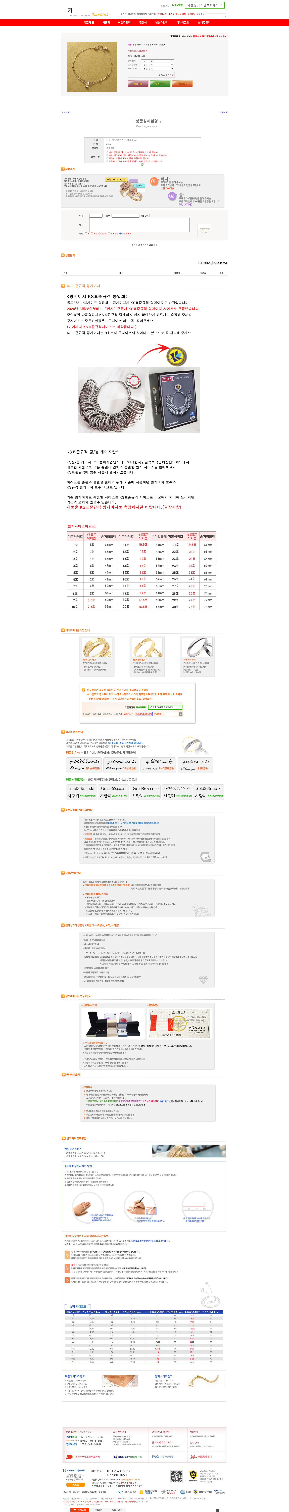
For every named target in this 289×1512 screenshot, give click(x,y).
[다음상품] (223, 112)
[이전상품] (65, 112)
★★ (95, 234)
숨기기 (217, 1510)
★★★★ (114, 234)
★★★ (104, 234)
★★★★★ (126, 234)
